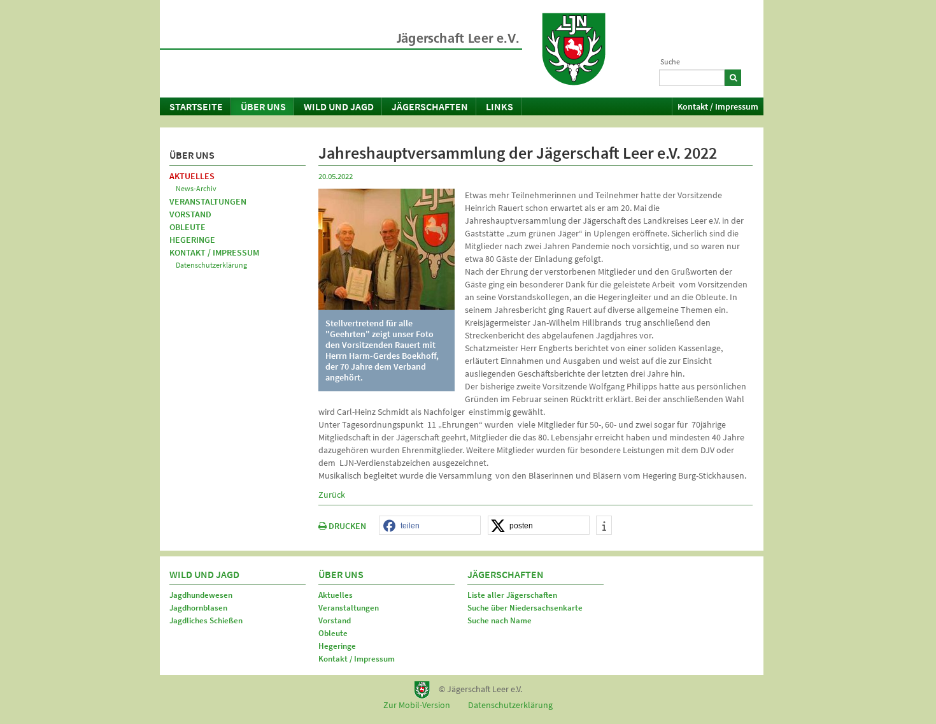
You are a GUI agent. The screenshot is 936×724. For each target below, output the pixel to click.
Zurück (331, 494)
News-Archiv (196, 188)
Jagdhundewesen (200, 595)
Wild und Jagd (339, 106)
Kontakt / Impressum (717, 106)
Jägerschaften (430, 106)
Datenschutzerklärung (211, 265)
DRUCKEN (346, 526)
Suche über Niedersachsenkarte (525, 607)
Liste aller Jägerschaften (512, 595)
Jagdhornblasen (198, 607)
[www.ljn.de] (574, 49)
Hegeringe (192, 239)
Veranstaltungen (207, 201)
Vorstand (190, 214)
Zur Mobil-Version (416, 705)
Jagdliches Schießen (206, 620)
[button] (429, 525)
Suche (670, 61)
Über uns (263, 106)
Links (499, 106)
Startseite (196, 106)
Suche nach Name (499, 620)
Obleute (187, 227)
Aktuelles (192, 176)
